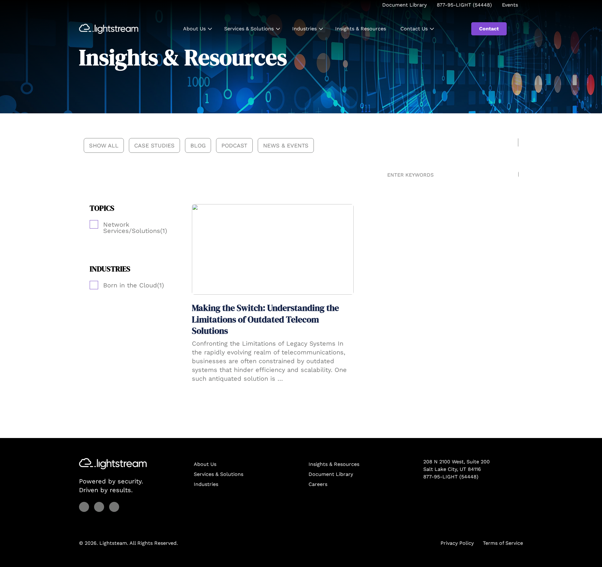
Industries (304, 29)
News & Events (286, 145)
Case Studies (154, 145)
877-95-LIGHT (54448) (450, 477)
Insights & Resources (360, 29)
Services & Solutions (249, 29)
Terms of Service (503, 543)
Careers (318, 484)
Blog (198, 145)
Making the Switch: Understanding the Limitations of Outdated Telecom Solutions (265, 319)
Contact (489, 29)
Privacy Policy (457, 543)
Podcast (234, 145)
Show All (104, 145)
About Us (194, 29)
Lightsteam (113, 543)
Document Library (331, 474)
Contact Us (414, 29)
